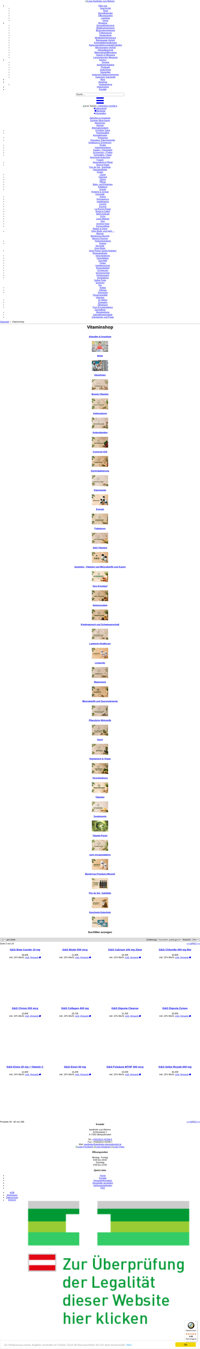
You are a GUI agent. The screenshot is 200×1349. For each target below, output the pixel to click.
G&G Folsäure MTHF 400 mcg (125, 1066)
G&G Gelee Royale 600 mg (175, 1066)
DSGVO (12, 1200)
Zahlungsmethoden (102, 1185)
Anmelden (101, 113)
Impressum (12, 1195)
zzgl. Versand (32, 957)
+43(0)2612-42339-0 (107, 106)
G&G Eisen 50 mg (75, 1066)
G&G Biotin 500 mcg (75, 949)
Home (103, 1175)
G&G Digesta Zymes (175, 1008)
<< (188, 943)
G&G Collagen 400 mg (75, 1008)
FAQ (103, 1188)
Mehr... (130, 1344)
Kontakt (102, 1178)
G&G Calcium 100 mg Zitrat (125, 949)
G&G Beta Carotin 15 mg (25, 949)
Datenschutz (12, 1197)
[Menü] (195, 1322)
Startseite (4, 322)
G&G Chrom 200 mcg (25, 1008)
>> (199, 943)
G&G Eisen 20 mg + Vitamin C (25, 1066)
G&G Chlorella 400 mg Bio (175, 949)
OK (185, 1344)
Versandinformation (102, 1180)
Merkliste (100, 111)
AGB (12, 1192)
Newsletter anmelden (103, 1183)
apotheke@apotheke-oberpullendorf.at (102, 1144)
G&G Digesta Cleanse (125, 1008)
